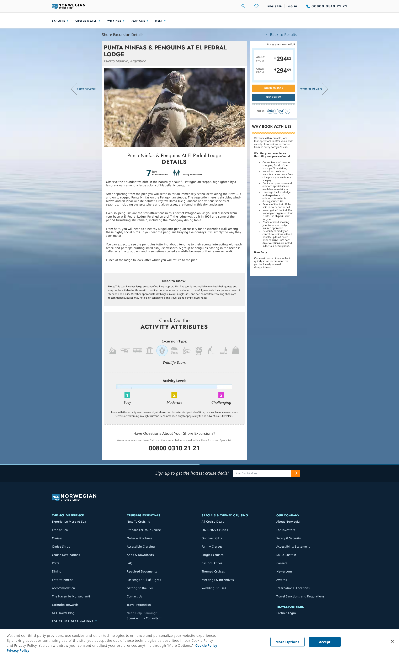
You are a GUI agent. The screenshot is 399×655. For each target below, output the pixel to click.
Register (274, 6)
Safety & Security (288, 538)
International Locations (293, 588)
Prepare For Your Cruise (144, 530)
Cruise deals (86, 20)
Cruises (57, 538)
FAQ (130, 563)
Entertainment (62, 580)
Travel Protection (139, 605)
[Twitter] (281, 111)
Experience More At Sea (69, 521)
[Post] (270, 111)
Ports (55, 563)
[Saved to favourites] (239, 141)
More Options (287, 642)
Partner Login (286, 613)
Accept (325, 642)
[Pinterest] (287, 111)
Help (159, 20)
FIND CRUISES (273, 97)
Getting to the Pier (140, 588)
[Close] (392, 641)
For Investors (285, 530)
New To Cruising (138, 521)
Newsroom (284, 571)
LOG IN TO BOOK (273, 88)
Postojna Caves (86, 88)
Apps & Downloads (140, 555)
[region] (199, 642)
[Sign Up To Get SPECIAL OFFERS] (295, 473)
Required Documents (142, 571)
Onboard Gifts (212, 538)
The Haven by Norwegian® (71, 596)
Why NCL (114, 20)
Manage (138, 20)
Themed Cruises (213, 571)
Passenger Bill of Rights (144, 580)
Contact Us (134, 596)
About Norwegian (289, 521)
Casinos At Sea (212, 563)
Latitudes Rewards (65, 605)
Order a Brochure (139, 538)
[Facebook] (275, 111)
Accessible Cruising (141, 546)
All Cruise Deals (213, 521)
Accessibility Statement (293, 546)
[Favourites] (256, 6)
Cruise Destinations (66, 555)
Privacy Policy (18, 650)
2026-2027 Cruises (215, 530)
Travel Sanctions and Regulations (300, 596)
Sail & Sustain (286, 555)
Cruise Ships (61, 546)
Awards (281, 580)
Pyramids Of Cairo (310, 88)
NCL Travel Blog (63, 613)
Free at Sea (60, 530)
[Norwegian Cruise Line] (68, 6)
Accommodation (63, 588)
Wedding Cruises (214, 588)
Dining (57, 571)
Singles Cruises (213, 555)
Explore (58, 20)
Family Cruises (212, 546)
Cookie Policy (206, 645)
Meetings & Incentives (218, 580)
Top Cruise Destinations (73, 621)
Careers (282, 563)
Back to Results (283, 34)
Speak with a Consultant (144, 618)
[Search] (243, 6)
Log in (292, 6)
